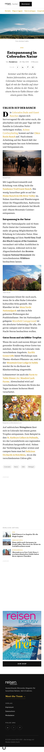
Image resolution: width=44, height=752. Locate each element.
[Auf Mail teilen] (33, 67)
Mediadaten (9, 715)
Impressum (9, 707)
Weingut (31, 467)
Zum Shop (22, 664)
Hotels (8, 11)
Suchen (15, 4)
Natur (16, 467)
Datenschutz (10, 711)
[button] (4, 748)
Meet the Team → (15, 696)
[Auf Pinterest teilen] (28, 67)
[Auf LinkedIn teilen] (23, 67)
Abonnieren (26, 4)
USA (23, 467)
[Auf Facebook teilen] (18, 67)
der (20, 378)
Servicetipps (30, 11)
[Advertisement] (22, 501)
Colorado (7, 467)
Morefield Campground (24, 320)
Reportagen (18, 11)
